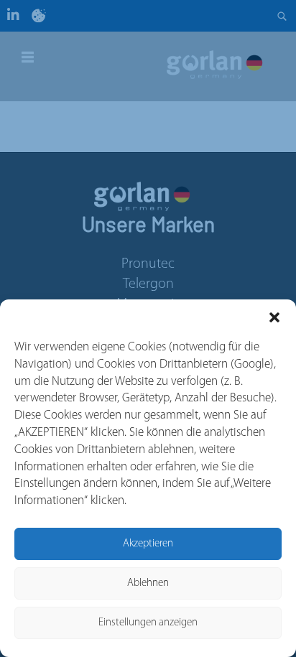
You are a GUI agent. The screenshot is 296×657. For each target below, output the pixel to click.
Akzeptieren (148, 544)
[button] (274, 317)
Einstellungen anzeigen (148, 623)
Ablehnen (148, 583)
